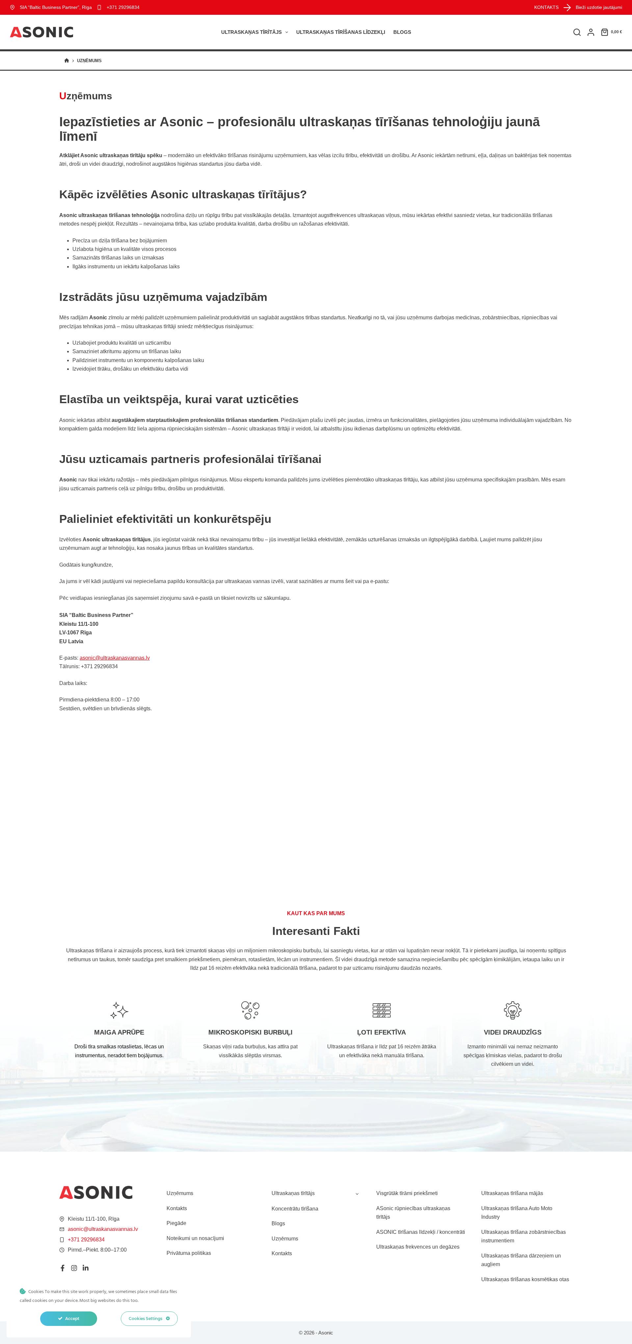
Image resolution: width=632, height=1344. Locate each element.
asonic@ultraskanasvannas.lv (115, 658)
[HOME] (66, 60)
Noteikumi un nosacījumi (195, 1238)
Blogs (402, 32)
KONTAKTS (546, 7)
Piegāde (176, 1223)
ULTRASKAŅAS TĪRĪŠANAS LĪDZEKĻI (340, 32)
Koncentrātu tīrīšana (295, 1208)
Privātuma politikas (189, 1253)
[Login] (590, 32)
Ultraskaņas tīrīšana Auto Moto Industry (516, 1213)
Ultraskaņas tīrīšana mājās (512, 1193)
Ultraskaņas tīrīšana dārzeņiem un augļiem (521, 1260)
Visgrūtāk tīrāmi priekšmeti (407, 1193)
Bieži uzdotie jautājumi (599, 7)
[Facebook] (62, 1268)
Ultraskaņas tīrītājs (251, 32)
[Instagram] (74, 1268)
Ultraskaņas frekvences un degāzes (418, 1247)
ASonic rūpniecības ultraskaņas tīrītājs (413, 1213)
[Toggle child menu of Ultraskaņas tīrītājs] (357, 1193)
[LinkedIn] (85, 1268)
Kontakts (177, 1208)
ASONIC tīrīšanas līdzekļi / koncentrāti (420, 1232)
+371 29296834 (123, 7)
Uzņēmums (180, 1193)
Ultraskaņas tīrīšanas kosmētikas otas (525, 1279)
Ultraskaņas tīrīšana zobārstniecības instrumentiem (523, 1236)
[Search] (577, 32)
